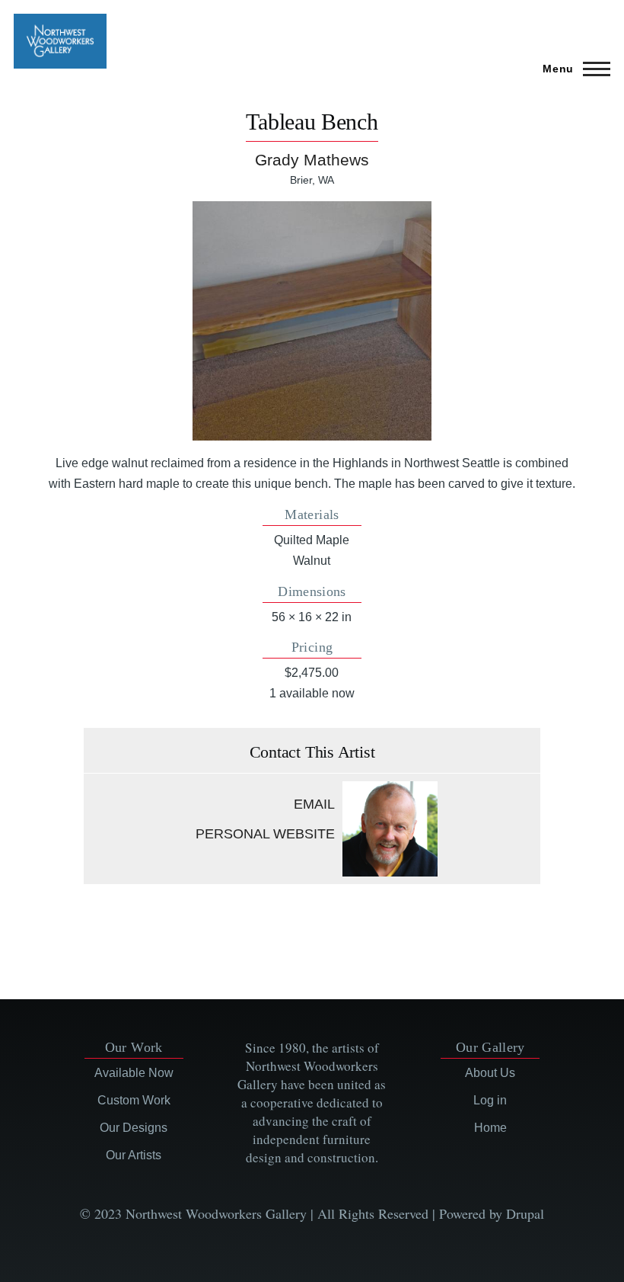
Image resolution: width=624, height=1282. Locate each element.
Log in (490, 1100)
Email (314, 804)
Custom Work (133, 1100)
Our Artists (133, 1155)
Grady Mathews (312, 159)
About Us (490, 1072)
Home (490, 1127)
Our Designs (133, 1127)
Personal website (265, 833)
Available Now (134, 1072)
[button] (312, 321)
